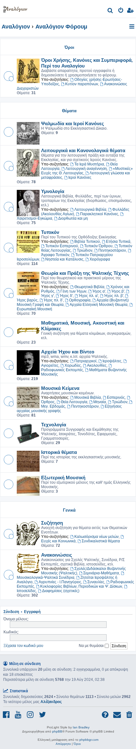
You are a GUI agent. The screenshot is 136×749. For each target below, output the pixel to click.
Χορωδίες (73, 365)
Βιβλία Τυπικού (87, 241)
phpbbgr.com (88, 739)
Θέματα (69, 110)
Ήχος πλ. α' (88, 296)
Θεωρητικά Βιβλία (89, 287)
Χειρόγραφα (100, 259)
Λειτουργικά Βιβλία (90, 209)
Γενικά (69, 510)
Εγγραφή (32, 612)
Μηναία (99, 402)
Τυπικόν (50, 232)
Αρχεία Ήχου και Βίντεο (67, 351)
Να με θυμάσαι (92, 645)
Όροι (69, 47)
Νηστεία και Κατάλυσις (64, 259)
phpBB (57, 731)
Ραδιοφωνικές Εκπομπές (62, 370)
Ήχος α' (98, 291)
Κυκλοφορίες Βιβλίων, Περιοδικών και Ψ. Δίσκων (81, 586)
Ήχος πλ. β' (113, 296)
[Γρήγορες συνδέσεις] (132, 27)
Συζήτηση (52, 523)
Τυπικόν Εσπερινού (61, 246)
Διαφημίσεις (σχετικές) (60, 591)
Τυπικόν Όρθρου (98, 246)
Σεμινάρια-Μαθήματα (101, 573)
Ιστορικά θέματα (59, 452)
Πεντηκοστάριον (112, 250)
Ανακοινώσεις (56, 555)
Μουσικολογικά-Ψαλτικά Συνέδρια (45, 577)
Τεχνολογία (53, 424)
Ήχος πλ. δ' (53, 300)
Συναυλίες (95, 582)
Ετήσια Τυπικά (118, 241)
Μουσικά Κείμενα (60, 388)
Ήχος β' (117, 291)
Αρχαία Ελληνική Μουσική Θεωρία (98, 304)
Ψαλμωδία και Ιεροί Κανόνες (72, 123)
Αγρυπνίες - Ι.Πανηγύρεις (60, 582)
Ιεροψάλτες (111, 361)
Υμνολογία (52, 191)
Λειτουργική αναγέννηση (86, 168)
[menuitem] (110, 11)
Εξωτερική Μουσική (63, 477)
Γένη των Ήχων (73, 291)
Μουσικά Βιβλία (87, 397)
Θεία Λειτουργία (74, 402)
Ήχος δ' (66, 296)
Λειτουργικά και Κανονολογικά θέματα (83, 150)
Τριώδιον (84, 250)
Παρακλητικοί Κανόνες (99, 214)
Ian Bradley (81, 727)
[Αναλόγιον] (15, 8)
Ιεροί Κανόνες (79, 177)
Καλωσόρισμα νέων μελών (96, 536)
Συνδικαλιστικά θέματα (101, 541)
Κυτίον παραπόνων (81, 84)
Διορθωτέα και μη (73, 218)
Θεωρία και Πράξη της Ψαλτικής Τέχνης (85, 273)
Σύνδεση (11, 612)
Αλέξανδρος (51, 702)
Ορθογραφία (79, 300)
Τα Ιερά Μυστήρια (89, 164)
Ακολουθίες (97, 365)
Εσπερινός (116, 397)
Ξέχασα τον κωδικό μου (23, 645)
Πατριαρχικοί (85, 361)
